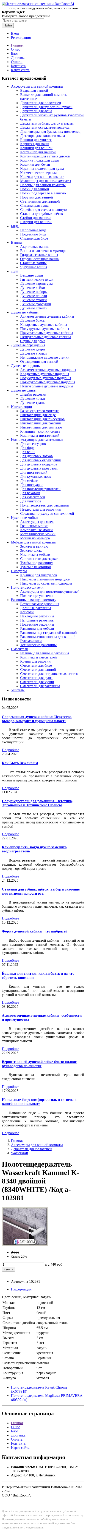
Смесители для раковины (40, 686)
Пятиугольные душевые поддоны (46, 386)
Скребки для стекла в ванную (43, 210)
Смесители (19, 649)
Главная (17, 45)
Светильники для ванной (40, 201)
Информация (21, 1289)
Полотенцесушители (27, 587)
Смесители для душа (36, 678)
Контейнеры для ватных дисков (45, 156)
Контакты (18, 66)
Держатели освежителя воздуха (44, 127)
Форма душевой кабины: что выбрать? (34, 931)
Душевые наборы (33, 292)
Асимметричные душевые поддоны (48, 370)
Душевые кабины (25, 312)
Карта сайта (20, 70)
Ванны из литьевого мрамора (43, 251)
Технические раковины (38, 645)
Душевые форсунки (35, 304)
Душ (14, 271)
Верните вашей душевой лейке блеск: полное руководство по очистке (39, 1064)
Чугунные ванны (33, 267)
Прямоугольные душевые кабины (46, 333)
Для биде (27, 448)
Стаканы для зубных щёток (41, 214)
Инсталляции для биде (38, 415)
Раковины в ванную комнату (33, 600)
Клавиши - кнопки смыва (40, 431)
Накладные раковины (37, 616)
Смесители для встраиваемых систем (49, 674)
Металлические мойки (37, 534)
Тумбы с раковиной (35, 567)
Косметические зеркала (38, 173)
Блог (14, 53)
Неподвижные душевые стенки (44, 357)
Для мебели (29, 481)
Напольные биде (33, 230)
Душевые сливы (23, 390)
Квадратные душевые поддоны (44, 374)
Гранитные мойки (34, 526)
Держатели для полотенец (40, 103)
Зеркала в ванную (34, 546)
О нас (15, 49)
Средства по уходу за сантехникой (47, 513)
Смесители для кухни (37, 682)
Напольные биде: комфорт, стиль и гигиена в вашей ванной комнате (39, 1102)
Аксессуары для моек (37, 522)
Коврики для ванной (36, 148)
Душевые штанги (33, 308)
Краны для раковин (35, 661)
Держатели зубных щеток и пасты (47, 123)
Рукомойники (31, 641)
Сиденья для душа (34, 205)
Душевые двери (32, 349)
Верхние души (31, 275)
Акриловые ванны (34, 246)
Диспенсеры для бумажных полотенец (50, 131)
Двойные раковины (35, 608)
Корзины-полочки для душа (42, 168)
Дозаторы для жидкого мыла (42, 136)
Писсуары (19, 571)
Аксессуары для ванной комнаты (37, 86)
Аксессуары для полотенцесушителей (50, 591)
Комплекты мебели (35, 554)
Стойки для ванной (35, 218)
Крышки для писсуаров (38, 575)
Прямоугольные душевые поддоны (47, 382)
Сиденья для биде (34, 238)
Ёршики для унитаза (36, 140)
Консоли (27, 612)
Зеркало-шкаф (31, 550)
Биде (15, 226)
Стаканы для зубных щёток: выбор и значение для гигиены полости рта (41, 891)
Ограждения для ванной (39, 361)
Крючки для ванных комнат (42, 177)
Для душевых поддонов (38, 464)
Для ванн (27, 452)
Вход (15, 33)
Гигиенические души (36, 279)
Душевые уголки (33, 353)
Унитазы (18, 690)
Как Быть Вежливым (20, 763)
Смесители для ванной (38, 669)
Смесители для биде (36, 665)
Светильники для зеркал (39, 559)
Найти (8, 25)
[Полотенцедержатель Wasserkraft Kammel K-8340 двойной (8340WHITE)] (25, 1244)
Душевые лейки (32, 288)
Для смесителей (32, 497)
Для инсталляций (33, 472)
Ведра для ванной (34, 90)
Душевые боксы (32, 320)
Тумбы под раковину (36, 563)
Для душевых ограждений (40, 460)
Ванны (16, 242)
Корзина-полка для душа (39, 160)
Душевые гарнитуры (36, 283)
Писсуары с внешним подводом (45, 579)
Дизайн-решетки (33, 394)
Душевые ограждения (28, 345)
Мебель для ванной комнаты (33, 542)
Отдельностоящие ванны (39, 259)
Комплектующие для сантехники (37, 439)
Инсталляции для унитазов (41, 427)
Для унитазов (30, 501)
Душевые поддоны (26, 366)
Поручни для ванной (36, 197)
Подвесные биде (33, 234)
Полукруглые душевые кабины (44, 329)
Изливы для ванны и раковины (44, 653)
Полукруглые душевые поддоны (45, 378)
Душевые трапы (32, 403)
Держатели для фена (36, 111)
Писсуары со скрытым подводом (46, 583)
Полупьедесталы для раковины (44, 505)
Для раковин (30, 493)
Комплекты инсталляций (39, 435)
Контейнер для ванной (38, 152)
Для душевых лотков (36, 456)
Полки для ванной (34, 189)
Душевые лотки (32, 398)
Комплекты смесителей (38, 657)
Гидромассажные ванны (39, 255)
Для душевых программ (39, 468)
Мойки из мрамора (35, 538)
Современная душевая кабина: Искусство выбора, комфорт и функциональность (37, 719)
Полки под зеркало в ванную (43, 193)
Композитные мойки (36, 530)
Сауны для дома (32, 341)
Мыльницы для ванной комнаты (45, 181)
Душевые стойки (33, 300)
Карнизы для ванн (34, 144)
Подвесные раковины (37, 624)
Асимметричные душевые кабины (47, 316)
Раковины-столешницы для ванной (47, 637)
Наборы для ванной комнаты (43, 185)
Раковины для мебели (37, 628)
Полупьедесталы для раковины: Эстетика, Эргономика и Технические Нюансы (37, 803)
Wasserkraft (19, 1153)
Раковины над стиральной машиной (48, 633)
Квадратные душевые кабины (43, 324)
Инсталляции (21, 407)
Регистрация (21, 37)
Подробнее (10, 750)
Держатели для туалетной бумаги (46, 107)
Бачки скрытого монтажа (39, 411)
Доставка (18, 58)
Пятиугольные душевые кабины (45, 337)
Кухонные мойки (24, 518)
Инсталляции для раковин (40, 423)
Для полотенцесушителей (40, 489)
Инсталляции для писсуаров (42, 419)
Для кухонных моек (35, 476)
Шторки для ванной (36, 222)
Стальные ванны (33, 263)
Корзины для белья (35, 164)
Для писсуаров (31, 485)
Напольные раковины (37, 620)
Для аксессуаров (33, 444)
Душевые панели (33, 296)
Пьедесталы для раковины (40, 509)
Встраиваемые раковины (39, 604)
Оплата (16, 62)
